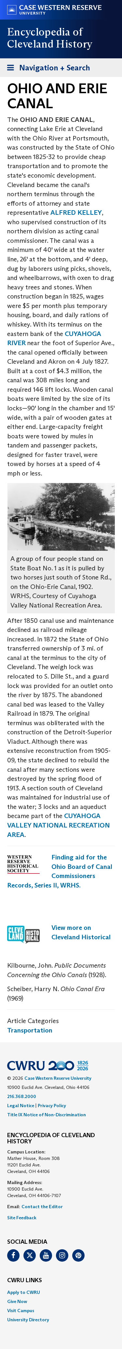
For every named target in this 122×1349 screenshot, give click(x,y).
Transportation (29, 1030)
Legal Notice (20, 1105)
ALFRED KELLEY (76, 212)
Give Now (17, 1301)
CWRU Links (24, 1280)
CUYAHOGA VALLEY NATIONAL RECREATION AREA (58, 825)
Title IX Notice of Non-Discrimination (46, 1115)
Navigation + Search (46, 70)
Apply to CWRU (23, 1292)
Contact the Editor (42, 1207)
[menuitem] (61, 1292)
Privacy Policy (52, 1105)
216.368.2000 (21, 1096)
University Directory (28, 1320)
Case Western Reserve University (57, 1078)
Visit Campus (20, 1310)
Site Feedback (21, 1218)
